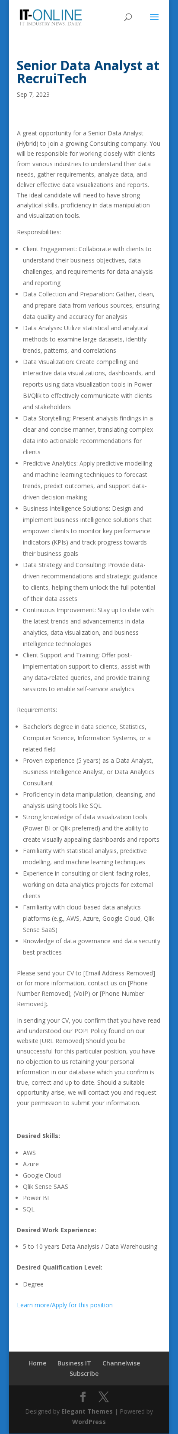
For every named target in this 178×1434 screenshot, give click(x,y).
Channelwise (121, 1363)
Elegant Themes (87, 1411)
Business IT (74, 1363)
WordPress (89, 1422)
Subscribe (84, 1373)
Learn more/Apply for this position (65, 1305)
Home (37, 1363)
